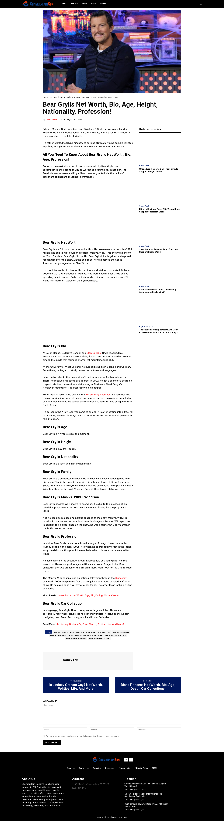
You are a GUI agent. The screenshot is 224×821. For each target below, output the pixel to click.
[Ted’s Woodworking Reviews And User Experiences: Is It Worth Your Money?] (160, 310)
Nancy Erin (52, 119)
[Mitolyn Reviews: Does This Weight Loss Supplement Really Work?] (160, 189)
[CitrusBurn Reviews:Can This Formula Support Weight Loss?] (160, 149)
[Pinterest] (57, 647)
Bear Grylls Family (121, 632)
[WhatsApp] (63, 647)
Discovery (121, 578)
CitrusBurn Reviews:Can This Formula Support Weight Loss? (158, 170)
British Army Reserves (98, 394)
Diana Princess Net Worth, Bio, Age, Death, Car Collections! (148, 686)
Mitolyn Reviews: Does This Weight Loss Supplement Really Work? (159, 210)
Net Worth (55, 97)
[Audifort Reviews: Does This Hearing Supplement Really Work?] (160, 270)
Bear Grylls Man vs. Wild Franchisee (85, 635)
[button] (201, 4)
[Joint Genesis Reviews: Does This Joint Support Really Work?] (160, 229)
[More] (69, 647)
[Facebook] (45, 647)
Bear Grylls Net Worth (76, 638)
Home (45, 97)
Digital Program (146, 326)
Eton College (94, 353)
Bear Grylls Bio (77, 632)
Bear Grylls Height (58, 635)
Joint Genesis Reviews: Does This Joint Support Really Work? (159, 250)
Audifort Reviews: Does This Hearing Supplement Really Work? (157, 290)
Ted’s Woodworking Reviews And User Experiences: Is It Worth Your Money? (158, 331)
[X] (51, 647)
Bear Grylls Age (61, 632)
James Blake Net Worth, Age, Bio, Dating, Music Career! (88, 595)
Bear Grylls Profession (99, 638)
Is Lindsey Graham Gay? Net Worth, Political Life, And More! (90, 624)
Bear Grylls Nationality (115, 635)
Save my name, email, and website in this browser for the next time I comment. (83, 736)
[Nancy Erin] (52, 661)
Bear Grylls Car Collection (98, 632)
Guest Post (144, 166)
